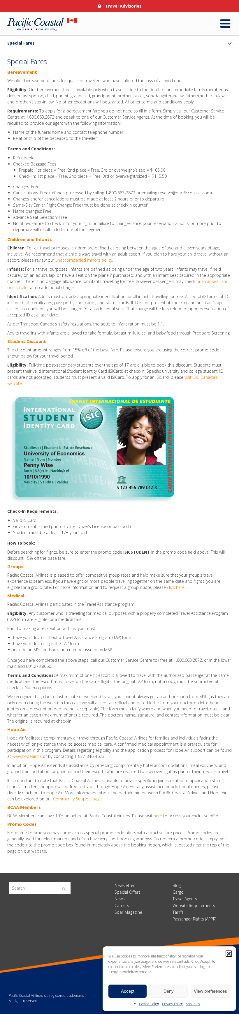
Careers (122, 905)
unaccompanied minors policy (83, 260)
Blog (177, 885)
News (120, 899)
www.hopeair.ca (27, 756)
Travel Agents (185, 899)
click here (175, 587)
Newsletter (125, 885)
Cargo (178, 892)
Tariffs (178, 912)
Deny (169, 991)
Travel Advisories (123, 6)
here (158, 815)
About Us (193, 1003)
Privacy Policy (172, 1003)
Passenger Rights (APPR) (194, 919)
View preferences (210, 991)
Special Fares (21, 43)
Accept (127, 991)
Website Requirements (194, 905)
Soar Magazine (128, 912)
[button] (229, 954)
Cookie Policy (149, 1003)
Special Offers (127, 892)
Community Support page (77, 799)
